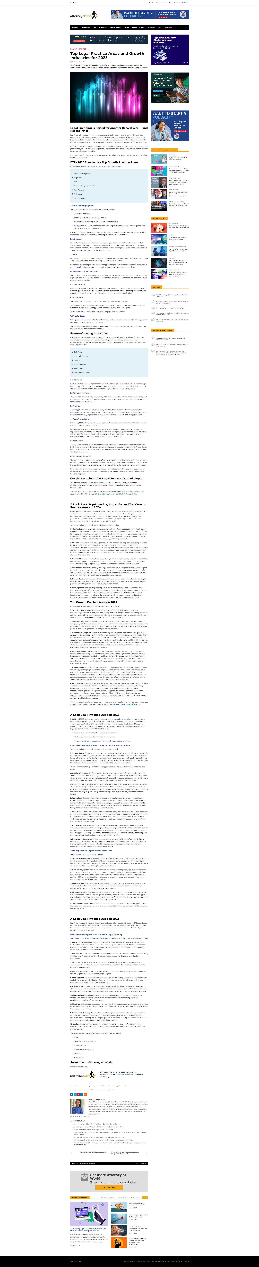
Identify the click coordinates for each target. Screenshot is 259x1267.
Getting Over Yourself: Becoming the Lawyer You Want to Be (125, 1153)
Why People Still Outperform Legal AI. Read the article (93, 1130)
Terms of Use (156, 1261)
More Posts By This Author (79, 1116)
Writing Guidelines (174, 3)
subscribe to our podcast (125, 1074)
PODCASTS (151, 27)
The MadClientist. (127, 1111)
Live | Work (103, 27)
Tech (94, 27)
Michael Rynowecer (78, 61)
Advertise (165, 1261)
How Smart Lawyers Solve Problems (93, 1152)
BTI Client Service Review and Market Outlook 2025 (115, 494)
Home (187, 1261)
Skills (126, 27)
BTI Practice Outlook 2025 (96, 483)
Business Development (108, 1197)
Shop (159, 27)
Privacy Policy (129, 1261)
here (110, 1074)
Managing (75, 27)
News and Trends (124, 1086)
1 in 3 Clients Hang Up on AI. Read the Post (170, 308)
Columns (164, 3)
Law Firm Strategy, (112, 1086)
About (151, 3)
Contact (174, 1261)
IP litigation (95, 691)
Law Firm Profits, (100, 1086)
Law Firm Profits (122, 1197)
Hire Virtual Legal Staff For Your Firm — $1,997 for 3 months (95, 1124)
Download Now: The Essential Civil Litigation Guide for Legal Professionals (100, 1137)
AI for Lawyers (115, 27)
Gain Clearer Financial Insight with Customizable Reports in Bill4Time (99, 1127)
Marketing (86, 27)
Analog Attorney (138, 27)
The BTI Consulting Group (131, 1102)
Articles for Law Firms (109, 1163)
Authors (157, 3)
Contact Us (185, 3)
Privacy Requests (143, 1261)
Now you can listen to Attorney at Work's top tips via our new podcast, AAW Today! (103, 1140)
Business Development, (86, 1086)
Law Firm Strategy (134, 1197)
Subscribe (168, 27)
